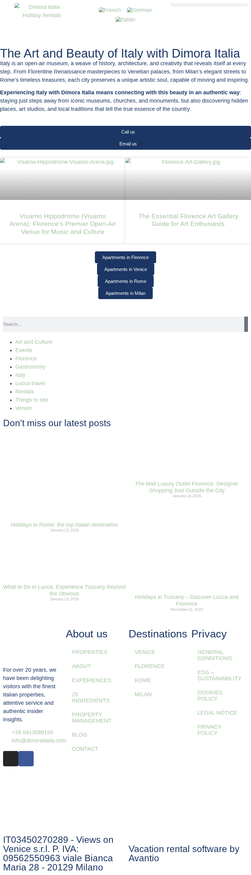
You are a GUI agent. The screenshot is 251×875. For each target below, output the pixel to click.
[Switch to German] (139, 10)
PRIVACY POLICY (209, 730)
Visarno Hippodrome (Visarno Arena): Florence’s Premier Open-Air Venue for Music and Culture (62, 223)
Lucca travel (30, 383)
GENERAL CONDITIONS (214, 655)
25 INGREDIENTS (91, 697)
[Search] (246, 324)
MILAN (143, 694)
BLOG (79, 735)
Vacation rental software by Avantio (184, 853)
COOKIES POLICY (210, 695)
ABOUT (81, 666)
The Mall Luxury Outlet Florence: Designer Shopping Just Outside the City (186, 487)
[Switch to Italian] (125, 19)
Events (23, 350)
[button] (209, 4)
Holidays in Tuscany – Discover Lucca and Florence (186, 600)
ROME (143, 680)
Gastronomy (30, 367)
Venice (23, 408)
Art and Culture (33, 342)
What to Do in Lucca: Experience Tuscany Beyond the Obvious (64, 590)
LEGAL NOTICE (217, 713)
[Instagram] (10, 758)
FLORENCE (150, 666)
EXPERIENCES (91, 680)
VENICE (145, 652)
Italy (20, 375)
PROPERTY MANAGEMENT (91, 718)
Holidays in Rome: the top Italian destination (64, 525)
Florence (26, 358)
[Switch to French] (110, 10)
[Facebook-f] (26, 758)
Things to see (31, 400)
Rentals (24, 392)
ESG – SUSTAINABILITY (219, 675)
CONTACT (85, 749)
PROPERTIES (89, 652)
